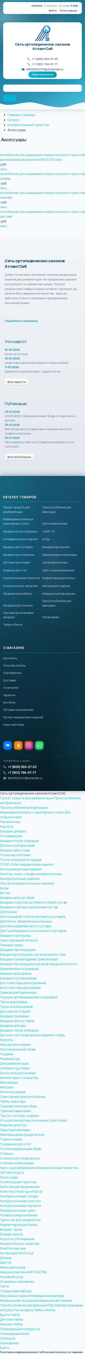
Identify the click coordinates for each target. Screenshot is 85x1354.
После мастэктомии (15, 855)
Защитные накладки (15, 1130)
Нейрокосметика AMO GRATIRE (23, 1272)
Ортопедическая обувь (18, 1049)
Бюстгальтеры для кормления (23, 983)
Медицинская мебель (17, 593)
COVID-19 (48, 531)
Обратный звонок (43, 74)
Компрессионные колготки (20, 1201)
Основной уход (11, 1277)
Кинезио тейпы (11, 1324)
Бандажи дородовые (15, 973)
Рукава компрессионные (18, 1215)
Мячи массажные (13, 1092)
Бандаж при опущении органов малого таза (33, 954)
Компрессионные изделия (20, 878)
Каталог (14, 120)
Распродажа (50, 617)
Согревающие (11, 836)
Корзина (37, 5)
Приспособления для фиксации (24, 807)
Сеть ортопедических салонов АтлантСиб (42, 46)
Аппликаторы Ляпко (15, 1068)
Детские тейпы (11, 1319)
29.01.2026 (12, 412)
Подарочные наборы (15, 1291)
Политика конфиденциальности (21, 1352)
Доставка (9, 680)
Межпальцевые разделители (22, 1134)
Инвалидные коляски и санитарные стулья (32, 812)
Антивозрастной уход (16, 1253)
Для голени (8, 912)
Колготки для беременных (20, 1187)
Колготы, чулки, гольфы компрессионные (31, 874)
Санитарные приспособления (22, 1096)
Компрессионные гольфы (19, 1196)
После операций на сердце (21, 860)
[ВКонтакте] (7, 745)
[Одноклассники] (18, 745)
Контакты (9, 702)
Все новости (17, 382)
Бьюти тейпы (10, 1315)
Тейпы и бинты (13, 624)
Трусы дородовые (13, 1002)
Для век (6, 1258)
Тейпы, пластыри (13, 1101)
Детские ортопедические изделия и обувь (32, 1035)
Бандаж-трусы (11, 1229)
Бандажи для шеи (13, 831)
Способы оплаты (14, 665)
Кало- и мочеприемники (58, 570)
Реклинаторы (10, 822)
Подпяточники (11, 1139)
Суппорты (7, 1338)
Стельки (6, 1153)
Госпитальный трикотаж (18, 1182)
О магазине (11, 687)
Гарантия (9, 695)
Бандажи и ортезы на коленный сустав (29, 907)
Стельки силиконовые (17, 1163)
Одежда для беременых (18, 992)
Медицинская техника (18, 605)
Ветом (5, 893)
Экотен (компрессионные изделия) (27, 883)
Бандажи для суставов (18, 547)
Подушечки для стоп (15, 1144)
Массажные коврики (15, 1044)
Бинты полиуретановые (18, 1073)
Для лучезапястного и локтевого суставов (32, 916)
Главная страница (21, 115)
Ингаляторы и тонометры (19, 1078)
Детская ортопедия (16, 562)
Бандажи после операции (20, 531)
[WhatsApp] (39, 745)
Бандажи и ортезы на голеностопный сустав (33, 902)
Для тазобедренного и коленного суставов (33, 931)
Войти (53, 10)
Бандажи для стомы (15, 850)
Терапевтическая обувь (18, 1106)
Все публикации (19, 457)
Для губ (5, 1262)
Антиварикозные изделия (20, 539)
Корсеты (6, 826)
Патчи (4, 1286)
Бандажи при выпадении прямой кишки (29, 959)
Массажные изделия (56, 586)
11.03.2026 (12, 367)
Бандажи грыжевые (14, 1016)
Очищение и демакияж (17, 1281)
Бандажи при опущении (18, 555)
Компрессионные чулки (17, 1210)
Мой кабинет (10, 1343)
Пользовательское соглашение (62, 1352)
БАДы (46, 539)
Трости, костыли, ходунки (19, 1115)
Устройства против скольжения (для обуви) (33, 1120)
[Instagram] (29, 745)
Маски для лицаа (12, 1267)
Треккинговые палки (15, 1111)
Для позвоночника (54, 523)
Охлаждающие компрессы (20, 1329)
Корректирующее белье (58, 578)
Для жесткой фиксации (17, 845)
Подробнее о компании (21, 321)
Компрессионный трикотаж (28, 125)
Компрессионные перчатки (20, 1206)
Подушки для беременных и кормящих (29, 997)
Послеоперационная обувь (21, 1149)
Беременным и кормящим (59, 555)
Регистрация (68, 10)
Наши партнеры (13, 724)
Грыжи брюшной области (19, 940)
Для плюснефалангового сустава (25, 926)
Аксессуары (13, 139)
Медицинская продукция (58, 593)
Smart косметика (13, 1248)
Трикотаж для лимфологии (20, 1220)
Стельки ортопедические (20, 1158)
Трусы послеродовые (16, 1006)
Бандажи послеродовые (18, 978)
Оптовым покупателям (18, 710)
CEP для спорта (12, 1172)
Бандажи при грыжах (56, 547)
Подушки (6, 1054)
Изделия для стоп (15, 570)
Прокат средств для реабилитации (27, 798)
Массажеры (9, 1082)
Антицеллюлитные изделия (21, 869)
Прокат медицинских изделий (23, 717)
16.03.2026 (12, 350)
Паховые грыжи (11, 945)
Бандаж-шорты (11, 1234)
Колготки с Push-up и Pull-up (21, 1191)
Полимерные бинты (14, 1333)
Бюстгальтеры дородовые (20, 987)
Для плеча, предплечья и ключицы (26, 921)
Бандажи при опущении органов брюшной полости (38, 964)
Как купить (10, 658)
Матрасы (7, 1087)
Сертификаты (12, 673)
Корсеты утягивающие (17, 1239)
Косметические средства (20, 586)
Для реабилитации (55, 562)
